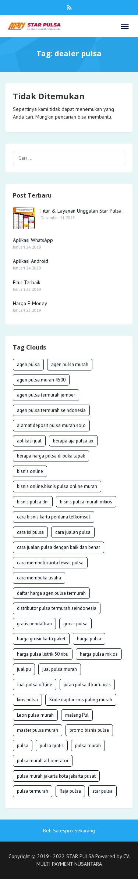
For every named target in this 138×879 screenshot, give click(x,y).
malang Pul (77, 715)
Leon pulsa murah (35, 715)
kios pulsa (27, 700)
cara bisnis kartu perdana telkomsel (53, 517)
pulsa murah (88, 745)
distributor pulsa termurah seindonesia (56, 608)
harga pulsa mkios (99, 654)
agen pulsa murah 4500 (41, 380)
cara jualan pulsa (73, 532)
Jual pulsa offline (34, 684)
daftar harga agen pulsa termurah (51, 593)
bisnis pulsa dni (33, 502)
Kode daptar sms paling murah (80, 700)
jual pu (24, 669)
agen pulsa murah (69, 364)
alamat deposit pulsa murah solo (51, 425)
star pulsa (102, 791)
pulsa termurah (32, 791)
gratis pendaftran (34, 624)
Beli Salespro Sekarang (69, 830)
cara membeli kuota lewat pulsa (50, 563)
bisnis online (30, 471)
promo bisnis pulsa (89, 730)
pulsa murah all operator (42, 760)
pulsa (22, 745)
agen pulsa (28, 364)
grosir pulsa (75, 624)
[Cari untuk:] (69, 158)
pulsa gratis (52, 745)
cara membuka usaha (39, 578)
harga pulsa (89, 639)
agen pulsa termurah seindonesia (51, 410)
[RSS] (69, 7)
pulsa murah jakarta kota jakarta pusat (56, 776)
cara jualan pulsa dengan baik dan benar (58, 547)
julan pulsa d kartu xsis (87, 684)
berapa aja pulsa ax (73, 441)
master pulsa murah (37, 730)
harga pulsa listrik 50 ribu (42, 654)
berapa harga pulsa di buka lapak (51, 456)
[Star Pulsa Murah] (34, 25)
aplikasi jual (29, 441)
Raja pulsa (70, 791)
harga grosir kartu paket (41, 639)
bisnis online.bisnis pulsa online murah (57, 486)
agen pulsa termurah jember (46, 395)
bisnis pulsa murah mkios (86, 502)
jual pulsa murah (59, 669)
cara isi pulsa (30, 532)
